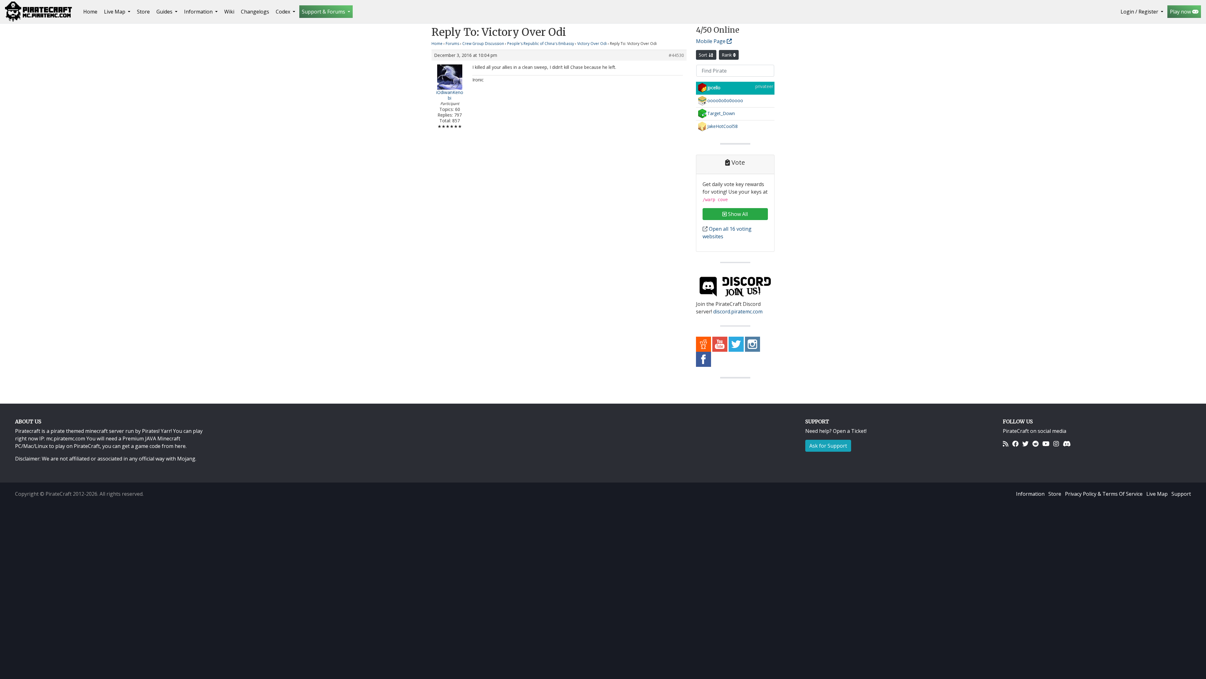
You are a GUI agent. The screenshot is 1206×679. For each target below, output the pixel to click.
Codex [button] (283, 11)
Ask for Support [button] (828, 445)
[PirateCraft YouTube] (719, 343)
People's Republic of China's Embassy (540, 43)
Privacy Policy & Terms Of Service (1104, 493)
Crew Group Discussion (483, 43)
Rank (727, 55)
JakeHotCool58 (722, 126)
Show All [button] (737, 214)
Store (143, 11)
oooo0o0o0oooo (725, 100)
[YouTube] (1046, 443)
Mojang (186, 458)
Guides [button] (165, 11)
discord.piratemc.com (738, 311)
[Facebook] (1015, 443)
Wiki (229, 11)
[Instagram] (1056, 443)
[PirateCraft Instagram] (752, 343)
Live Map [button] (115, 11)
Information (1030, 493)
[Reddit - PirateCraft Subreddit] (703, 343)
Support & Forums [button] (324, 11)
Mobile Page (711, 41)
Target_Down (721, 113)
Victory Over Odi (592, 43)
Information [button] (199, 11)
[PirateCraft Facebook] (703, 359)
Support (1181, 493)
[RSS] (1005, 443)
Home (91, 11)
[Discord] (1067, 443)
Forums (452, 43)
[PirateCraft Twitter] (736, 343)
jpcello (713, 88)
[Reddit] (1035, 443)
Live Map (1157, 493)
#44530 (676, 55)
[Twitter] (1025, 443)
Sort (704, 55)
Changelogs (255, 11)
